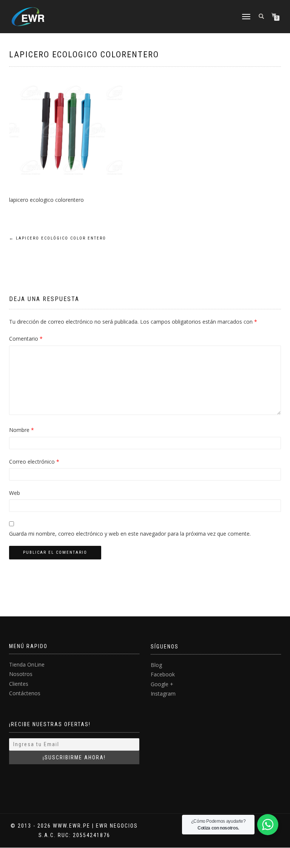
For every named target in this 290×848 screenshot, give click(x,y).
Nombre (21, 429)
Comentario (26, 338)
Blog (156, 664)
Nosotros (20, 673)
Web (14, 492)
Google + (162, 684)
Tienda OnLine (27, 664)
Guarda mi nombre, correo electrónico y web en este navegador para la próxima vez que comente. (130, 533)
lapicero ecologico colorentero (84, 54)
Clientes (18, 683)
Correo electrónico (34, 461)
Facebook (163, 674)
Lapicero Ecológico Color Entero (57, 238)
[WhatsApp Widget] (267, 824)
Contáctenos (24, 693)
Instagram (163, 693)
